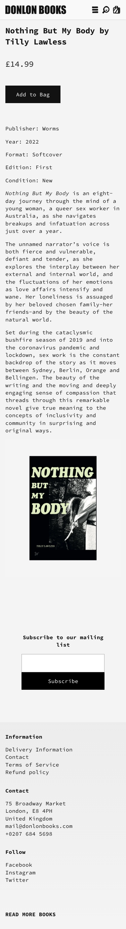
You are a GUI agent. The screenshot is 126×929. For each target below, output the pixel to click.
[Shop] (95, 10)
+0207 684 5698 (28, 833)
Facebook (18, 864)
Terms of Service (32, 764)
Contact (17, 756)
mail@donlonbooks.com (39, 826)
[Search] (106, 10)
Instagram (20, 872)
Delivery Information (39, 749)
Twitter (17, 879)
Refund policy (27, 772)
